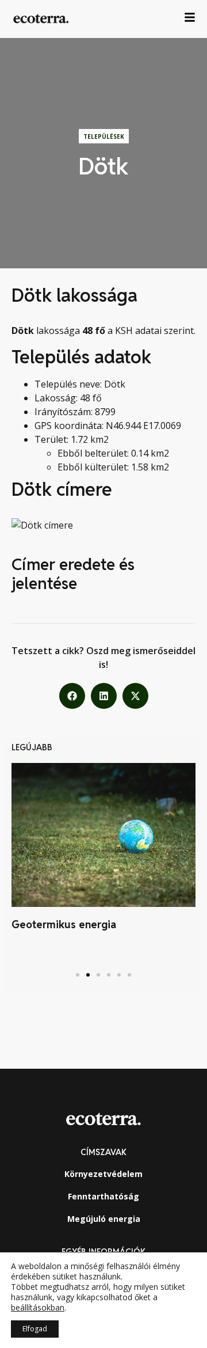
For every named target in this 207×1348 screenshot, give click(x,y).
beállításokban (37, 1308)
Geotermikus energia (64, 924)
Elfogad (34, 1329)
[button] (72, 696)
